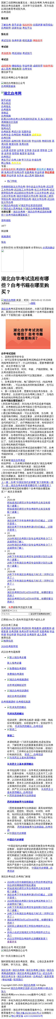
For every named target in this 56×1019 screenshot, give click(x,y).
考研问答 (46, 141)
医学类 (31, 153)
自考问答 (6, 138)
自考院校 (16, 134)
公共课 (4, 150)
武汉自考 (47, 973)
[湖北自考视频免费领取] (36, 208)
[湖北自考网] (11, 93)
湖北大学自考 (39, 199)
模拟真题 (27, 40)
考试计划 (16, 131)
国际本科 (39, 175)
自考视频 (6, 116)
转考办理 (19, 172)
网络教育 (16, 69)
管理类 (15, 153)
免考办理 (9, 172)
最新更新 (49, 976)
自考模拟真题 (23, 701)
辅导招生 (48, 24)
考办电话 (6, 103)
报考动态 (6, 128)
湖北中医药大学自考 (27, 196)
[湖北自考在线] (9, 205)
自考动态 (38, 976)
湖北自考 (6, 309)
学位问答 (36, 141)
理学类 (43, 150)
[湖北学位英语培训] (30, 205)
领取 (32, 303)
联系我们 (18, 979)
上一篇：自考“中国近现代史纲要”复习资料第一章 (27, 482)
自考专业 (6, 134)
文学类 (28, 150)
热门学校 (12, 181)
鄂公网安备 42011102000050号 (27, 1016)
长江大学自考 (41, 189)
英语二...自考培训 (33, 754)
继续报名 (16, 65)
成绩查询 (6, 65)
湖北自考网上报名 (35, 970)
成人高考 (6, 69)
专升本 (20, 175)
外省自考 (36, 160)
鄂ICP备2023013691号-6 (28, 1013)
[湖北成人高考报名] (12, 208)
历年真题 (6, 147)
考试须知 (16, 53)
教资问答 (14, 144)
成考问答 (16, 141)
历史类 (35, 150)
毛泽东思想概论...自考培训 (29, 726)
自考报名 (6, 106)
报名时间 (27, 24)
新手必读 (16, 24)
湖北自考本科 (24, 976)
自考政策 (6, 131)
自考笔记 (6, 156)
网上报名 (6, 163)
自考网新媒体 (8, 86)
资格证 (4, 112)
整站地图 (7, 979)
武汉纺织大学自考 (23, 193)
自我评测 (38, 24)
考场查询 (6, 53)
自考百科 (6, 141)
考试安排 (6, 40)
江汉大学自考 (41, 193)
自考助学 (6, 28)
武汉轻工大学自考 (23, 189)
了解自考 (6, 24)
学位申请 (11, 175)
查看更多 (12, 941)
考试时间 (21, 169)
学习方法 (26, 160)
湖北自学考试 (18, 460)
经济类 (12, 150)
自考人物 (16, 160)
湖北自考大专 (8, 976)
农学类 (7, 153)
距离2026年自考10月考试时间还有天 (21, 119)
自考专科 (27, 69)
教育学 (23, 153)
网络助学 (38, 40)
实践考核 (29, 172)
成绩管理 (38, 65)
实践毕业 (26, 131)
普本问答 (26, 141)
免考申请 (16, 40)
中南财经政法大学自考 (13, 186)
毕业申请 (27, 65)
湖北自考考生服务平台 (29, 973)
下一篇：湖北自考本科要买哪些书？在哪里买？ (26, 485)
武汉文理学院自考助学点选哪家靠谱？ (27, 938)
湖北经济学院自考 (21, 199)
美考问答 (24, 144)
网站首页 (6, 125)
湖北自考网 (19, 211)
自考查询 (6, 109)
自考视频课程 (8, 701)
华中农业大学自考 (35, 186)
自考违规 (14, 631)
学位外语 (21, 634)
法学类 (20, 150)
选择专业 (16, 28)
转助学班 (48, 65)
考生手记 (6, 160)
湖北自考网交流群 (20, 988)
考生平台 (27, 28)
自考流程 (6, 628)
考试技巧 (27, 53)
